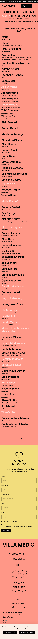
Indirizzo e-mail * (6, 495)
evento (9, 2)
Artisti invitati (29, 16)
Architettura (5, 21)
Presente (19, 19)
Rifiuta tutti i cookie (27, 633)
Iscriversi (6, 530)
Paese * (3, 504)
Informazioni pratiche (19, 596)
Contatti (19, 600)
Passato (11, 19)
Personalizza (19, 636)
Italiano (15, 522)
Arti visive (14, 21)
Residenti (16, 16)
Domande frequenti (19, 603)
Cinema (21, 21)
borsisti (6, 16)
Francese (6, 522)
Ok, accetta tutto (10, 633)
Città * (3, 513)
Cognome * (4, 485)
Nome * (3, 476)
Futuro (26, 19)
